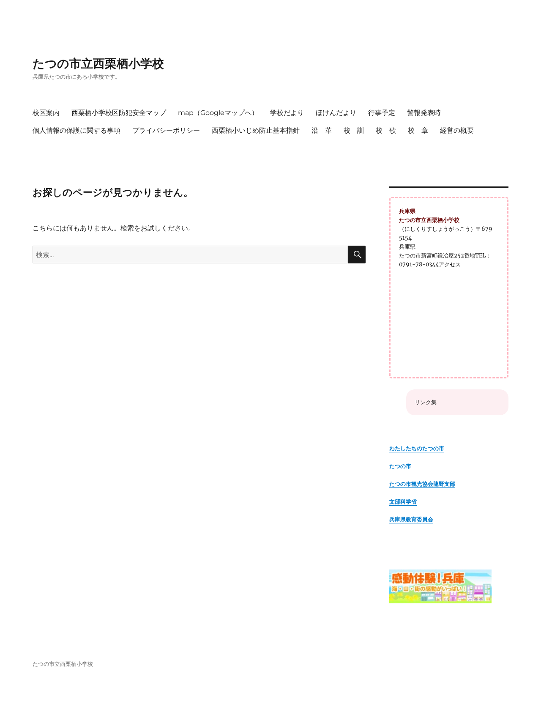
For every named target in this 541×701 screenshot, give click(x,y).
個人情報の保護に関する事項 (76, 130)
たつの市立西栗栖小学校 (98, 63)
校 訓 (354, 130)
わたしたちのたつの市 (416, 448)
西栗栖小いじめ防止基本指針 (256, 130)
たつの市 (400, 466)
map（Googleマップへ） (218, 113)
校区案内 (46, 113)
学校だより (287, 113)
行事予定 (381, 113)
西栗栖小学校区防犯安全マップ (118, 113)
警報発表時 (424, 113)
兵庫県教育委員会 (411, 519)
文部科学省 (403, 501)
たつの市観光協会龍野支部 (422, 483)
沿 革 (321, 130)
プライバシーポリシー (166, 130)
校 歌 (386, 130)
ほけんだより (336, 113)
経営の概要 (457, 130)
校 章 (418, 130)
